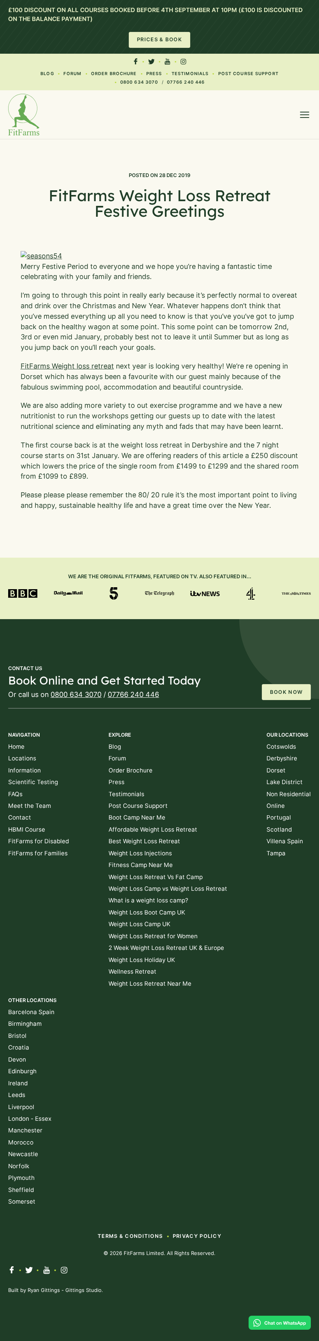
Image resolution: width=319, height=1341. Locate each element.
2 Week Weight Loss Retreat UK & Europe (166, 947)
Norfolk (18, 1166)
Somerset (21, 1201)
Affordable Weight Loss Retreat (153, 829)
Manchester (25, 1130)
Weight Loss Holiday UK (142, 960)
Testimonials (190, 73)
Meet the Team (29, 805)
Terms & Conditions (130, 1236)
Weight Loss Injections (140, 853)
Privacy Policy (197, 1236)
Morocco (20, 1142)
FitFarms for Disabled (38, 841)
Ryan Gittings (44, 1290)
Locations (22, 758)
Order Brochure (114, 73)
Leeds (16, 1095)
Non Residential (288, 794)
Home (16, 746)
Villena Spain (284, 841)
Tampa (276, 853)
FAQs (15, 794)
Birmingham (25, 1023)
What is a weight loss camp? (148, 900)
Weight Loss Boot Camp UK (147, 912)
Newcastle (23, 1154)
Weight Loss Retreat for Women (153, 936)
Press (154, 73)
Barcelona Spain (31, 1012)
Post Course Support (248, 73)
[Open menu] (304, 115)
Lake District (284, 782)
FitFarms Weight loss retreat (67, 366)
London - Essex (29, 1118)
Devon (17, 1059)
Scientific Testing (33, 782)
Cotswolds (281, 746)
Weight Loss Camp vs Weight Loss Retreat (168, 888)
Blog (47, 73)
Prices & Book (159, 39)
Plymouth (21, 1177)
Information (24, 770)
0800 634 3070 (139, 82)
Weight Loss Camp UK (139, 924)
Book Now (286, 692)
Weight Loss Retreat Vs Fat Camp (156, 877)
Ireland (18, 1083)
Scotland (279, 829)
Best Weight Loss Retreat (144, 841)
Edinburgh (22, 1071)
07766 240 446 (186, 82)
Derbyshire (281, 758)
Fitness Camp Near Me (141, 865)
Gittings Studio (83, 1290)
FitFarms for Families (38, 853)
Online (275, 805)
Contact (19, 817)
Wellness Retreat (132, 971)
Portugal (278, 817)
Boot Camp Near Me (137, 817)
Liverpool (21, 1107)
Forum (72, 73)
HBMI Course (26, 829)
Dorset (276, 770)
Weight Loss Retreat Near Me (150, 983)
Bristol (17, 1035)
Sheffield (21, 1190)
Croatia (18, 1047)
